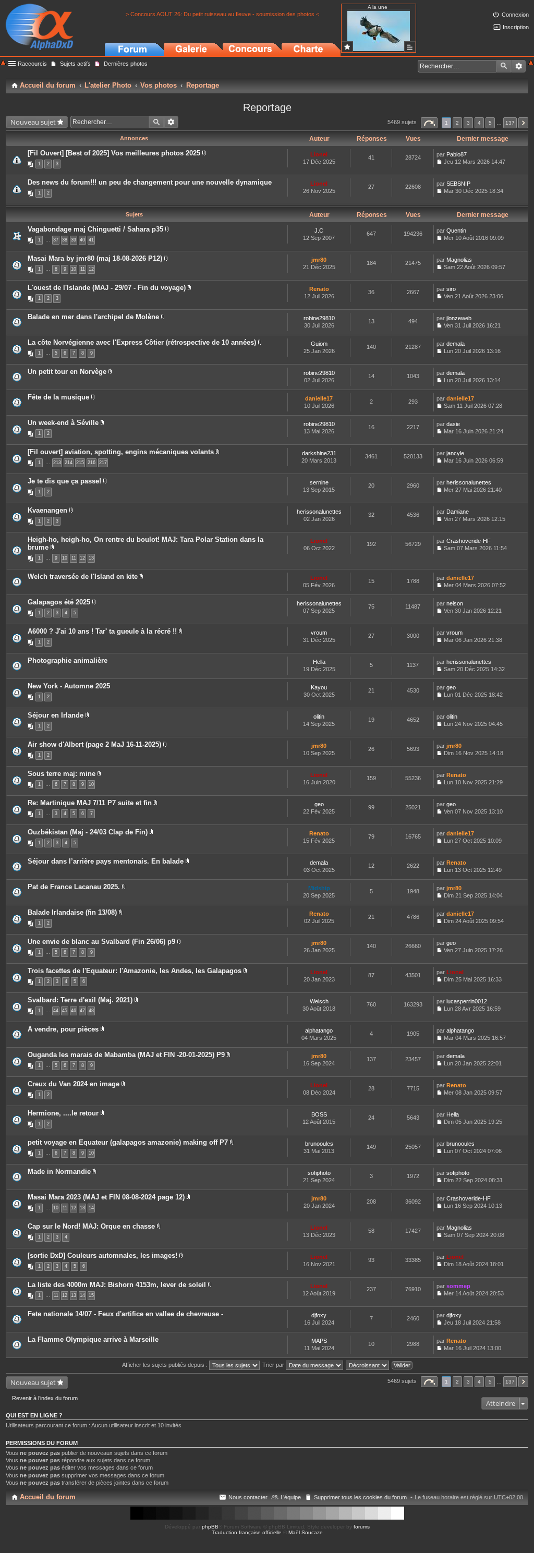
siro (451, 289)
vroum (319, 632)
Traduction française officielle (247, 1532)
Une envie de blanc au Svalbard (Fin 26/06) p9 (101, 941)
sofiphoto (319, 1173)
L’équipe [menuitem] (291, 1497)
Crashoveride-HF (468, 541)
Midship (319, 888)
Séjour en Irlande (55, 715)
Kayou (319, 687)
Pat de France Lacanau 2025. (74, 887)
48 (91, 1010)
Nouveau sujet (33, 122)
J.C (318, 230)
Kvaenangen (47, 510)
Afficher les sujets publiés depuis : (165, 1365)
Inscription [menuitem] (516, 27)
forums (362, 1527)
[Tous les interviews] (410, 46)
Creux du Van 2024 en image (73, 1084)
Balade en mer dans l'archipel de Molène (93, 317)
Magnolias (459, 260)
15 (91, 1295)
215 (80, 462)
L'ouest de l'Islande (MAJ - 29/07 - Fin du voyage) (107, 288)
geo (451, 687)
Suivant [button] (523, 122)
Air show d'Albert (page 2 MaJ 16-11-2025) (94, 744)
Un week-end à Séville (63, 423)
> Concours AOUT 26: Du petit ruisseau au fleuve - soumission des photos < (222, 14)
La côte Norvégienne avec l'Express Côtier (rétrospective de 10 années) (142, 342)
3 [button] (468, 123)
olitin (318, 716)
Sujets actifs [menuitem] (75, 63)
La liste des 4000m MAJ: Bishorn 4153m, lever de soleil (117, 1285)
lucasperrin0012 (466, 1001)
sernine (319, 482)
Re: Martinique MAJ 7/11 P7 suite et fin (90, 803)
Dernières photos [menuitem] (126, 63)
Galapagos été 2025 (59, 602)
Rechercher (504, 66)
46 (73, 1010)
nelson (454, 603)
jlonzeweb (458, 318)
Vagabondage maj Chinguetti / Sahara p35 (95, 229)
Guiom (319, 344)
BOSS (319, 1114)
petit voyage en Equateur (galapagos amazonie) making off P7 (128, 1142)
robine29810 (319, 318)
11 (82, 269)
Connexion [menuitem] (515, 14)
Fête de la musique (58, 397)
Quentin (456, 230)
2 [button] (457, 123)
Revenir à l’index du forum (45, 1398)
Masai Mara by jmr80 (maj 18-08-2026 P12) (95, 258)
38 (64, 239)
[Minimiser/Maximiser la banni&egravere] (3, 63)
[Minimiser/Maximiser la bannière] (530, 63)
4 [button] (479, 123)
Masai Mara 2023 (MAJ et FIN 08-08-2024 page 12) (106, 1197)
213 (57, 462)
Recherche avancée (519, 66)
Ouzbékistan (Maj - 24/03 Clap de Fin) (88, 832)
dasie (453, 424)
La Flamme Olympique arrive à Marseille (93, 1339)
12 (91, 269)
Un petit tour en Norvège (67, 371)
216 (91, 462)
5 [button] (490, 123)
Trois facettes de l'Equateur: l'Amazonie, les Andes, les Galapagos (134, 971)
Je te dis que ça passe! (64, 481)
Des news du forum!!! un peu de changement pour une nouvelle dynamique (150, 182)
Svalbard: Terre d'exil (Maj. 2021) (80, 1000)
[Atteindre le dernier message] (439, 162)
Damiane (457, 511)
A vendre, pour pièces (63, 1029)
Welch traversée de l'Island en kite (83, 576)
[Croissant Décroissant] (368, 1365)
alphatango (319, 1030)
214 (68, 462)
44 (55, 1010)
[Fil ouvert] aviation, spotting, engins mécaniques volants (121, 452)
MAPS (319, 1341)
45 (64, 1010)
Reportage (267, 107)
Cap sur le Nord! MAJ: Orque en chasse (91, 1226)
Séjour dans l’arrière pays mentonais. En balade (106, 861)
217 (103, 462)
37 (55, 239)
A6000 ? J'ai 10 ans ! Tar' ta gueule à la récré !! (102, 631)
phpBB (210, 1527)
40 (82, 239)
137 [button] (510, 123)
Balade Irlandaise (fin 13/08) (72, 912)
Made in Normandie (59, 1171)
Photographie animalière (67, 660)
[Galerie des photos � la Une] (347, 46)
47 (82, 1010)
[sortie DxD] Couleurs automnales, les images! (102, 1255)
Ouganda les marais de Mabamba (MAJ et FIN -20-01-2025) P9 (126, 1055)
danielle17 (319, 398)
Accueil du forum (48, 1497)
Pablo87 (456, 154)
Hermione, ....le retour (63, 1113)
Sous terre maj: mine (61, 774)
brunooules (319, 1144)
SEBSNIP (458, 183)
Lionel (318, 154)
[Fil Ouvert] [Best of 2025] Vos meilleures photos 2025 (114, 153)
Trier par (274, 1365)
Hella (319, 662)
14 (91, 1207)
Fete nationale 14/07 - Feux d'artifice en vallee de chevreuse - (125, 1314)
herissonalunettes (468, 482)
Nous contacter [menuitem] (248, 1497)
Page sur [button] (429, 122)
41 (91, 239)
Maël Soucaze (305, 1532)
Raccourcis (32, 63)
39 (73, 239)
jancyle (455, 453)
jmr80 (318, 260)
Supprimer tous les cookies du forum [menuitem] (360, 1497)
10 (73, 269)
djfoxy (318, 1315)
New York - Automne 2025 (69, 686)
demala (455, 344)
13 (91, 558)
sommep (458, 1286)
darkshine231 (319, 453)
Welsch (319, 1001)
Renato (319, 289)
